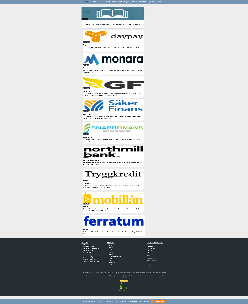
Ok (152, 301)
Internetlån (111, 251)
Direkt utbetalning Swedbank (90, 256)
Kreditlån (111, 254)
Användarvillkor (152, 248)
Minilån (110, 260)
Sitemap (150, 246)
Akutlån (110, 245)
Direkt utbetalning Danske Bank (91, 261)
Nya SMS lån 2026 (88, 250)
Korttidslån (111, 253)
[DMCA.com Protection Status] (124, 281)
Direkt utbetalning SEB (89, 259)
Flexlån (110, 249)
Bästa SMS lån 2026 (88, 252)
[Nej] (246, 301)
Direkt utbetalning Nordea (89, 257)
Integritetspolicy (160, 301)
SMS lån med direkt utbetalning (91, 248)
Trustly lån (111, 264)
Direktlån (111, 247)
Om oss (150, 244)
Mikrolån (111, 258)
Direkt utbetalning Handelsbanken (91, 254)
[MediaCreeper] (124, 283)
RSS (149, 252)
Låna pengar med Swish (115, 256)
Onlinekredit (112, 262)
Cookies (150, 250)
